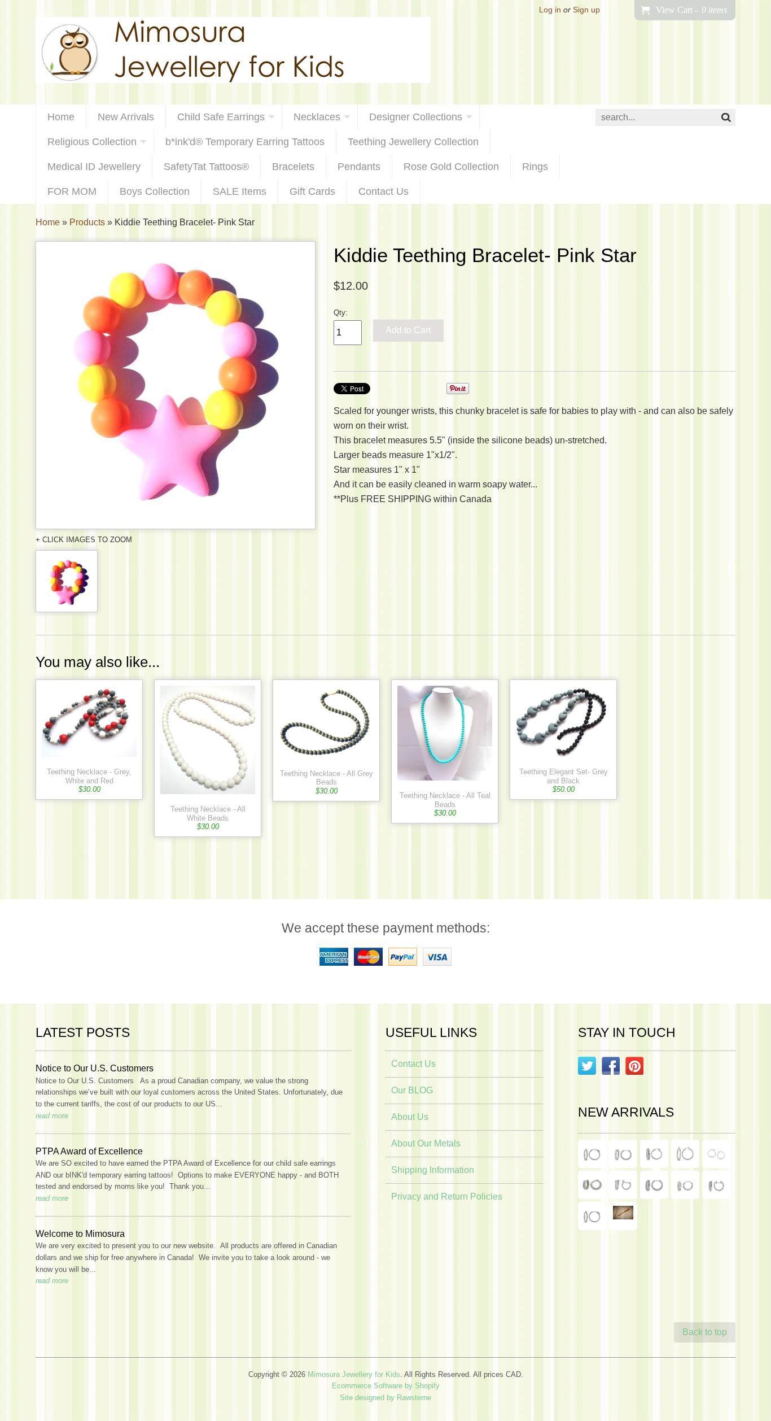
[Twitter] (587, 1068)
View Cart (691, 10)
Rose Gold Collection (451, 166)
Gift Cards (312, 191)
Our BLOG (412, 1090)
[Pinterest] (634, 1068)
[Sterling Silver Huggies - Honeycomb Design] (685, 1185)
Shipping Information (432, 1170)
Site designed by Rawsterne (385, 1397)
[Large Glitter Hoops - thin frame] (592, 1154)
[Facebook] (611, 1068)
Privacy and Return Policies (446, 1196)
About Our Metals (426, 1143)
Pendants (359, 166)
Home (61, 117)
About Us (409, 1117)
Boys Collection (155, 191)
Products (87, 222)
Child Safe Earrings (221, 117)
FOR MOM (72, 191)
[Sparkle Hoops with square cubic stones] (623, 1154)
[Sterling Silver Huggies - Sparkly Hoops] (654, 1185)
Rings (535, 166)
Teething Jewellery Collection (413, 141)
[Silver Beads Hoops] (716, 1154)
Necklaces (316, 117)
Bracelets (293, 166)
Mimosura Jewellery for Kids (354, 1374)
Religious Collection (92, 141)
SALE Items (239, 191)
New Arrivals (126, 117)
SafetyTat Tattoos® (206, 166)
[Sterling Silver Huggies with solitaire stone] (623, 1185)
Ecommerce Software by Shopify (386, 1385)
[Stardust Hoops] (654, 1154)
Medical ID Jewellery (94, 166)
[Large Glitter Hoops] (685, 1154)
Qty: (341, 312)
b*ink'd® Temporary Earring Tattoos (245, 141)
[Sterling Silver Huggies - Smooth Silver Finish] (592, 1185)
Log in (550, 10)
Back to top (704, 1332)
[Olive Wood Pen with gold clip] (623, 1216)
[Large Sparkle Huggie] (592, 1216)
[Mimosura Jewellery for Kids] (233, 52)
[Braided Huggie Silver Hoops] (716, 1185)
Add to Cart (408, 330)
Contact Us (383, 191)
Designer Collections (415, 117)
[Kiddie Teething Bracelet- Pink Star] (176, 385)
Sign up (586, 10)
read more (52, 1115)
